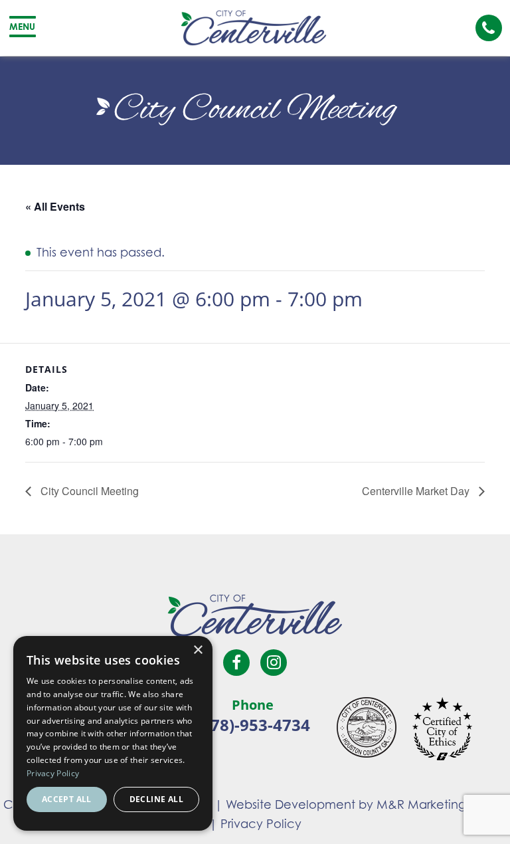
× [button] (198, 650)
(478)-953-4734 (253, 725)
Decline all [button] (156, 799)
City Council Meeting (88, 490)
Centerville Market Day (417, 490)
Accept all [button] (67, 799)
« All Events (55, 206)
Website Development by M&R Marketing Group (366, 804)
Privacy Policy (260, 823)
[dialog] (112, 733)
